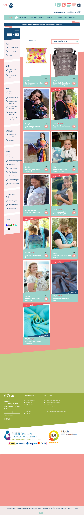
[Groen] (11, 225)
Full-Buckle (13, 172)
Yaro (10, 55)
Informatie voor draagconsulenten (56, 411)
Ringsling (12, 164)
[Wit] (7, 229)
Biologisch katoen (12, 134)
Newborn (71, 18)
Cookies (38, 439)
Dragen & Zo (13, 47)
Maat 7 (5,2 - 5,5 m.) (13, 118)
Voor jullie (42, 18)
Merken (49, 18)
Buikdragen (13, 201)
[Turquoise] (16, 225)
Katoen (11, 140)
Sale (55, 18)
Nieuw (60, 18)
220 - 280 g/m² (12, 75)
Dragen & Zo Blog (51, 406)
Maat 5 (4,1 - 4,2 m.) (13, 107)
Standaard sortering (61, 41)
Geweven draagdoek (13, 155)
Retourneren (29, 404)
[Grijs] (9, 225)
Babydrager (13, 176)
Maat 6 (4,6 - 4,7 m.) (13, 112)
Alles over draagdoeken (53, 400)
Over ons (28, 411)
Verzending (29, 402)
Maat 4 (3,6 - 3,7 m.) (13, 101)
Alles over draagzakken (53, 402)
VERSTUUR (7, 419)
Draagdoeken (23, 18)
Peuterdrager (13, 180)
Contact (28, 413)
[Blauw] (7, 225)
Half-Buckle (13, 168)
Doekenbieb (49, 409)
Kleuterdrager (14, 183)
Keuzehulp (49, 404)
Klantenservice (30, 400)
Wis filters (17, 30)
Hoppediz (12, 51)
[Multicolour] (14, 225)
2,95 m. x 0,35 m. (12, 92)
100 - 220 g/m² (12, 70)
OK (41, 513)
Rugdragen (13, 208)
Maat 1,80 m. (13, 98)
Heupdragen (13, 205)
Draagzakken (33, 18)
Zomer (65, 18)
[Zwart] (9, 229)
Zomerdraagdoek (14, 161)
